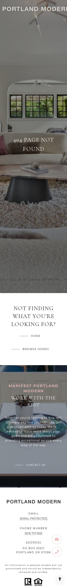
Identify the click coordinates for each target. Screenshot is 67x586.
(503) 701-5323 (33, 533)
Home (36, 336)
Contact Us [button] (36, 465)
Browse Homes (36, 349)
